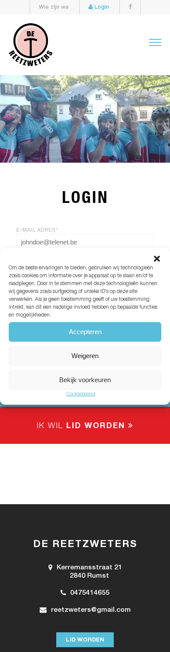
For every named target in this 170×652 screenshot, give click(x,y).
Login (101, 7)
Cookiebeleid (80, 394)
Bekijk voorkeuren (85, 380)
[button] (157, 258)
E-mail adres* (37, 230)
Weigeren (85, 355)
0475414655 (89, 593)
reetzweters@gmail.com (91, 610)
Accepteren (85, 331)
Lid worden (85, 640)
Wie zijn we (54, 7)
